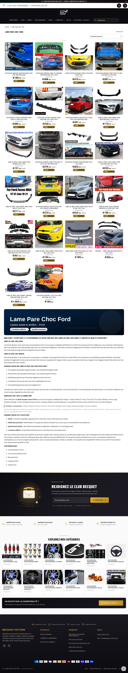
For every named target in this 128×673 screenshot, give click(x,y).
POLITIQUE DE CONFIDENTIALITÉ (79, 643)
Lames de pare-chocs (16, 450)
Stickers (78, 20)
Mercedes (13, 20)
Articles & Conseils (47, 642)
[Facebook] (9, 646)
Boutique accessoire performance (77, 635)
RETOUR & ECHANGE (75, 639)
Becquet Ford (13, 457)
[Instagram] (4, 646)
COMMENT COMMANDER (48, 638)
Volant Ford (12, 465)
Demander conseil (109, 603)
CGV (86, 669)
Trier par (119, 31)
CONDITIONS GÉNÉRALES (77, 651)
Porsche (60, 20)
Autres (86, 20)
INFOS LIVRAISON (46, 634)
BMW (30, 20)
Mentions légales (110, 669)
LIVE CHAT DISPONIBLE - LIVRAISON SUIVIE (27, 5)
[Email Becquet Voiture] (3, 5)
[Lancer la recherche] (95, 20)
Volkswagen (40, 20)
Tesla (69, 20)
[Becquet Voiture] (64, 12)
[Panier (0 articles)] (119, 5)
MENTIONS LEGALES (75, 647)
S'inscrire (98, 500)
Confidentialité (96, 669)
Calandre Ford (13, 461)
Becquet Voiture (13, 668)
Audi (23, 20)
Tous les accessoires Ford (17, 453)
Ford (50, 20)
